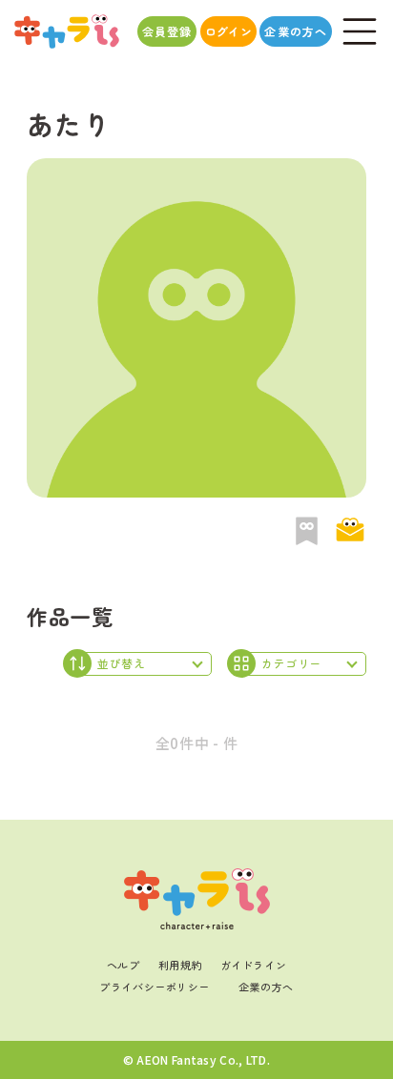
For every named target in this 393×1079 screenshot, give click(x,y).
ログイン (228, 31)
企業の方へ (295, 31)
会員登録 (167, 31)
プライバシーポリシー (154, 986)
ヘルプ (123, 964)
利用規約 (180, 964)
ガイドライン (253, 964)
